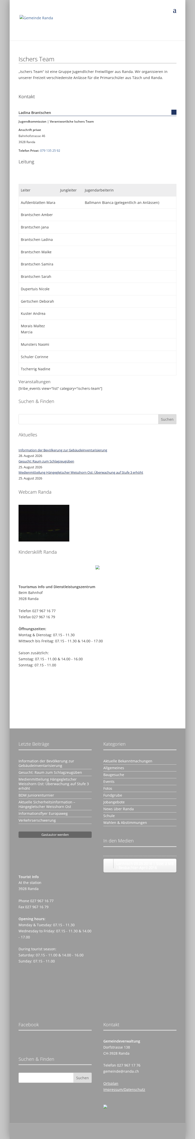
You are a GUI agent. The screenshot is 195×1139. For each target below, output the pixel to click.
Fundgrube (112, 795)
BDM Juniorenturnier (36, 795)
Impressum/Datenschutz (124, 1089)
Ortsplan (110, 1083)
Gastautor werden (55, 834)
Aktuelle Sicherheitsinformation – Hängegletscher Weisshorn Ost (47, 804)
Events (109, 781)
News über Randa (118, 809)
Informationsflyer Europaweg (43, 813)
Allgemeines (113, 768)
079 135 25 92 (50, 150)
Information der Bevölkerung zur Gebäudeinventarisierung (63, 450)
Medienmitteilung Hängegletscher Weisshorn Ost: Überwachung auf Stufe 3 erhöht (81, 472)
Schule (109, 816)
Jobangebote (114, 802)
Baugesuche (113, 775)
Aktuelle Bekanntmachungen (127, 761)
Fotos (107, 788)
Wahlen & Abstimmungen (125, 822)
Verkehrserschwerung (37, 820)
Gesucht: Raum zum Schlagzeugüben (46, 461)
